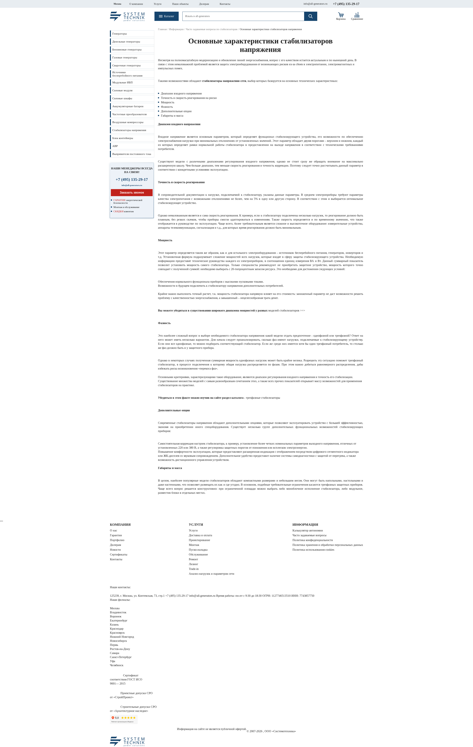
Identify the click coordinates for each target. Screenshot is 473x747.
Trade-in (194, 568)
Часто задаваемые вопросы (309, 535)
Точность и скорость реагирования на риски (189, 97)
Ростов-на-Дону (120, 649)
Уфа (112, 661)
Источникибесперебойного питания (127, 74)
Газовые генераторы (124, 57)
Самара (114, 653)
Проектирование (199, 540)
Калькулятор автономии (307, 530)
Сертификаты (118, 554)
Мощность (167, 102)
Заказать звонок (132, 192)
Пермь (114, 644)
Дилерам (204, 4)
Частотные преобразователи (129, 114)
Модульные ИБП (122, 82)
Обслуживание (198, 554)
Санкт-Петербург (121, 657)
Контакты (225, 4)
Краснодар (116, 628)
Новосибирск (118, 640)
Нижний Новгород (122, 636)
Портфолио (117, 540)
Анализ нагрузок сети (211, 573)
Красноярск (117, 632)
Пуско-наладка (198, 549)
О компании (136, 4)
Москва (117, 4)
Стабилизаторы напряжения (129, 130)
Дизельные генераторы (126, 41)
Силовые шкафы (122, 98)
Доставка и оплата (200, 535)
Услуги (157, 4)
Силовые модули (122, 90)
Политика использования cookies (313, 549)
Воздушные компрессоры (127, 122)
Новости (115, 549)
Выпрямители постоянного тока (131, 154)
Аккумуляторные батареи (127, 106)
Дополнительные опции (176, 111)
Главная (162, 29)
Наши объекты (180, 4)
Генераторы (119, 33)
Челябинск (116, 665)
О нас (113, 530)
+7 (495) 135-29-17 (346, 3)
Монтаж (194, 544)
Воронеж (115, 616)
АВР (115, 146)
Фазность (167, 106)
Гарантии (116, 535)
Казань (114, 624)
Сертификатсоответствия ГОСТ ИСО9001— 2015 (126, 679)
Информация (176, 29)
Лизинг (193, 564)
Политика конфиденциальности (312, 540)
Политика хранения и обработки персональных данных (327, 544)
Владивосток (118, 612)
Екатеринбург (118, 620)
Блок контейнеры (122, 138)
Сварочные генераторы (126, 65)
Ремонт (193, 559)
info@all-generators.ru (315, 3)
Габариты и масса (172, 115)
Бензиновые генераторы (127, 49)
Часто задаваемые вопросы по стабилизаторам (211, 29)
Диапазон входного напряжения (181, 93)
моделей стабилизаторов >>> (286, 310)
